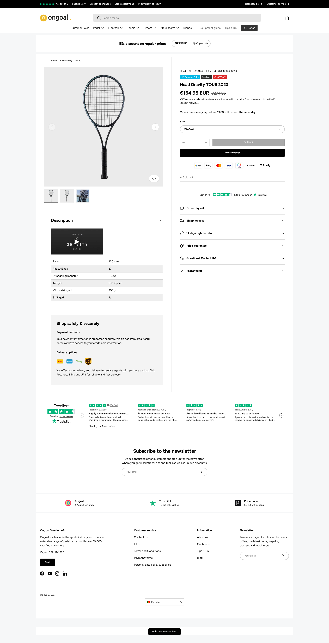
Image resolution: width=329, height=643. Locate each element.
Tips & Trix (231, 28)
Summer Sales (80, 28)
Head (183, 71)
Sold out (248, 142)
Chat (47, 562)
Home (54, 60)
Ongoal (51, 595)
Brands (187, 28)
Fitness (147, 28)
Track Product (232, 152)
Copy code (202, 43)
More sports (168, 28)
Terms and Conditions (147, 551)
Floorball (113, 28)
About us (202, 537)
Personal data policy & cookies (152, 564)
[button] (287, 18)
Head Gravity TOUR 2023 (72, 60)
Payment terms (143, 557)
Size (182, 121)
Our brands (203, 544)
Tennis (131, 28)
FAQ (136, 544)
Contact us (141, 537)
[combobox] (177, 18)
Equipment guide (210, 28)
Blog (200, 557)
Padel (96, 28)
